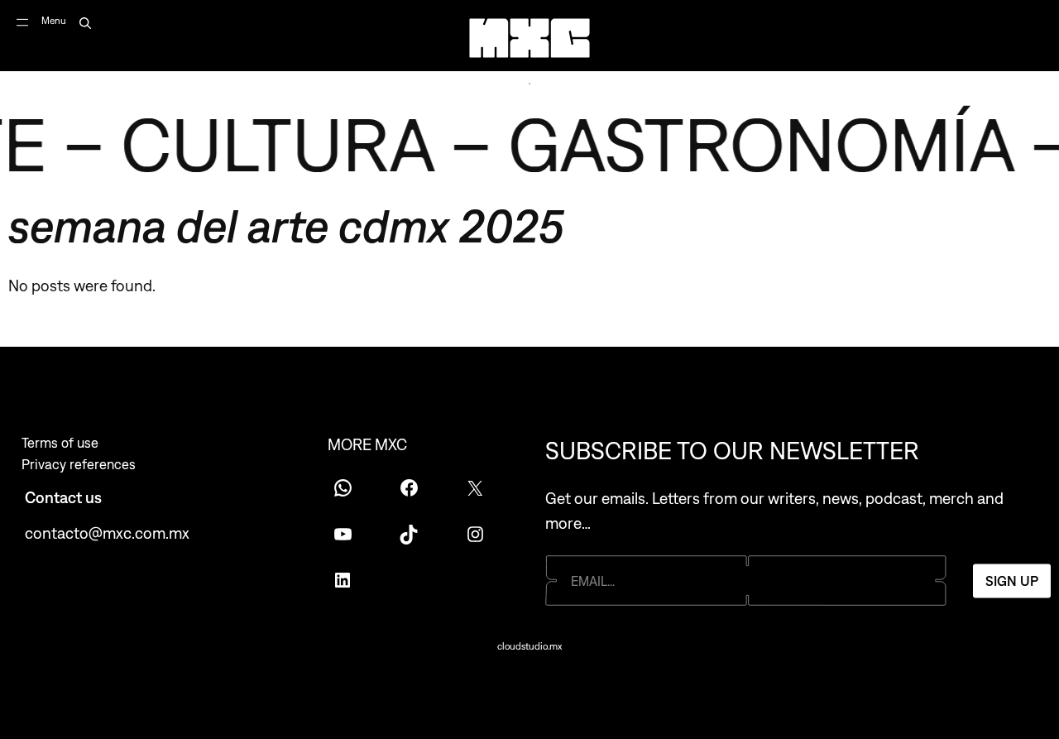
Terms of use (60, 442)
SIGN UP (1011, 580)
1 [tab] (529, 83)
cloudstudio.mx (529, 646)
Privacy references (79, 464)
